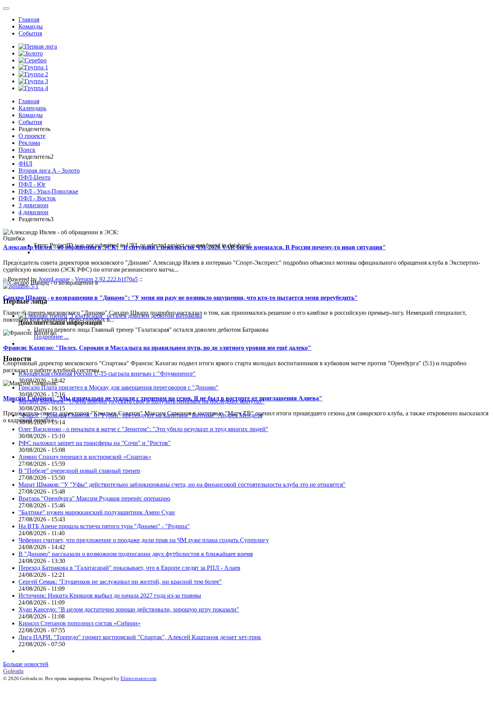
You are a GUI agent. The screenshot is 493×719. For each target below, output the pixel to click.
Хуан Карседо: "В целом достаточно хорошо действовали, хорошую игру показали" (128, 609)
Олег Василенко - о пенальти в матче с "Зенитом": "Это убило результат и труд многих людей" (143, 429)
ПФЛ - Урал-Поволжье (48, 191)
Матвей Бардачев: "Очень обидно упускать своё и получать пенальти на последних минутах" (141, 401)
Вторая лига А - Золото (49, 170)
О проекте (31, 136)
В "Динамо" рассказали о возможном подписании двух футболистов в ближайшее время (135, 554)
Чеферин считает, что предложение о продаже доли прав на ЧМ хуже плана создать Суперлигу (143, 540)
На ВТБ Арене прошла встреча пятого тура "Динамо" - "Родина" (104, 526)
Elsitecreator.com (138, 678)
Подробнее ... (51, 336)
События (30, 33)
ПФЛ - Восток (37, 198)
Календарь (32, 108)
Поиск (26, 149)
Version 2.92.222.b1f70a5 (106, 279)
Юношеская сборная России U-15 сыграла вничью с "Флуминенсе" (107, 373)
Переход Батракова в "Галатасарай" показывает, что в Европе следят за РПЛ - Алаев (129, 567)
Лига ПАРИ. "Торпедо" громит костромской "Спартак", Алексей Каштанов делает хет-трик (139, 637)
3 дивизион (33, 205)
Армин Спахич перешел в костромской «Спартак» (84, 457)
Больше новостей (26, 664)
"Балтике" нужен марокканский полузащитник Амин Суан (96, 512)
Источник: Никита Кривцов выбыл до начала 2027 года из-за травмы (109, 595)
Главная (28, 19)
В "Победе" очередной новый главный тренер (79, 470)
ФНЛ (25, 163)
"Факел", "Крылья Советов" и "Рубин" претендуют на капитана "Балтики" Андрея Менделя (140, 415)
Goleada (13, 671)
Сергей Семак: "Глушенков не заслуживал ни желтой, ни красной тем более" (120, 581)
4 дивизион (33, 212)
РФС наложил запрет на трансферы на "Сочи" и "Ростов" (94, 443)
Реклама (29, 142)
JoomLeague (54, 279)
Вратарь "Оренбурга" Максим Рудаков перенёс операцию (94, 498)
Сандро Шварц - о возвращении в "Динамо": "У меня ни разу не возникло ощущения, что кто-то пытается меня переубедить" (180, 297)
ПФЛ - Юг (32, 184)
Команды (30, 26)
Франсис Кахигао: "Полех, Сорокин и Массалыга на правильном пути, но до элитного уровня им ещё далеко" (157, 347)
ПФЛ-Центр (34, 177)
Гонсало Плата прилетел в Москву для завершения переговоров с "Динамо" (118, 387)
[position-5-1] (21, 286)
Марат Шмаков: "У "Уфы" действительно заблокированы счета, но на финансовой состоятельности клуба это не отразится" (181, 484)
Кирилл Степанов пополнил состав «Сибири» (79, 623)
